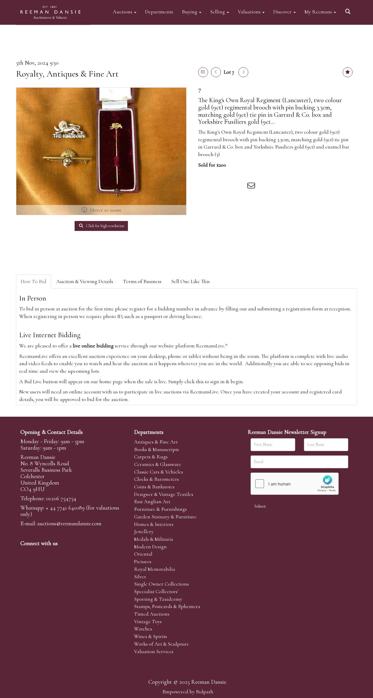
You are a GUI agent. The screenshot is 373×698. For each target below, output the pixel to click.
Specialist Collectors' (156, 591)
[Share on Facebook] (203, 186)
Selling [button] (218, 11)
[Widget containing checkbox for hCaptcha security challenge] (295, 484)
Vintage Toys (148, 621)
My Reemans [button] (319, 11)
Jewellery (144, 531)
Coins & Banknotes (154, 486)
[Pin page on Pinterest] (227, 186)
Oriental (143, 554)
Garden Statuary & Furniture (165, 516)
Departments (159, 11)
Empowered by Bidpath (187, 691)
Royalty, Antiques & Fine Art (67, 73)
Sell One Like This (190, 281)
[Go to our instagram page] (240, 186)
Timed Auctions (151, 614)
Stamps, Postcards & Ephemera (167, 606)
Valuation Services (153, 651)
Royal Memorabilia (154, 569)
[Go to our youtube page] (62, 553)
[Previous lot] (216, 72)
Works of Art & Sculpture (161, 644)
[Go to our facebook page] (25, 553)
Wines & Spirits (150, 636)
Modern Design (150, 546)
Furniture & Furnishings (160, 509)
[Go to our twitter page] (38, 553)
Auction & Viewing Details (84, 281)
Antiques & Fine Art (156, 442)
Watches (143, 628)
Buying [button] (190, 11)
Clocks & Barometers (156, 479)
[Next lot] (243, 72)
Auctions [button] (123, 11)
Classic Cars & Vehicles (158, 472)
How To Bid (33, 281)
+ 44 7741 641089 (65, 507)
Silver (140, 576)
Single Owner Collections (161, 584)
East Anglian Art (152, 501)
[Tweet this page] (215, 186)
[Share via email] (252, 186)
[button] (348, 9)
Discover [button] (283, 11)
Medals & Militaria (153, 539)
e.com (69, 523)
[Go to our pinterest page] (50, 553)
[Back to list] (203, 72)
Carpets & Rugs (151, 456)
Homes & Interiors (153, 524)
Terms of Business (142, 281)
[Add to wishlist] (348, 72)
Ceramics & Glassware (157, 464)
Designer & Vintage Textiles (163, 494)
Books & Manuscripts (156, 449)
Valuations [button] (250, 11)
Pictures (142, 561)
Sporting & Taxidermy (158, 599)
